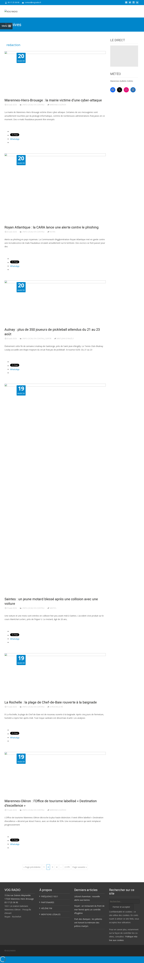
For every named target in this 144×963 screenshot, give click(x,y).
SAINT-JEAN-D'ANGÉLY (65, 338)
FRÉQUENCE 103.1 (49, 896)
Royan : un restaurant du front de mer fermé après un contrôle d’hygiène (89, 909)
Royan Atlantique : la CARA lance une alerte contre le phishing (51, 227)
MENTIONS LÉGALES (50, 914)
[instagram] (133, 3)
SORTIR (48, 338)
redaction (13, 45)
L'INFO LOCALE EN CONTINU (33, 105)
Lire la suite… (11, 124)
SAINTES (53, 608)
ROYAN (52, 232)
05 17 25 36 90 (11, 902)
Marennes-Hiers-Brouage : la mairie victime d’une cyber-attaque (53, 100)
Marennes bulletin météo (121, 81)
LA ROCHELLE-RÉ (56, 707)
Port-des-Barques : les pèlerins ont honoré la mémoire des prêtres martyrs (88, 922)
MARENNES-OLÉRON (58, 105)
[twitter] (130, 3)
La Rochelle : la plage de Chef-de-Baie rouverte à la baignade (50, 702)
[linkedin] (137, 3)
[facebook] (126, 3)
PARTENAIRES (47, 902)
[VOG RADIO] (9, 10)
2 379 (67, 867)
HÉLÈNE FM (46, 908)
